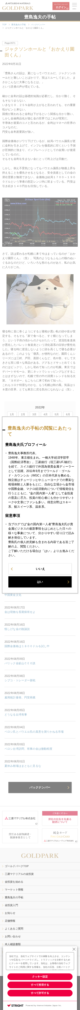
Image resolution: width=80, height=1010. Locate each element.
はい (40, 581)
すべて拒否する (40, 984)
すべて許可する (40, 992)
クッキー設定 (40, 976)
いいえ (40, 568)
